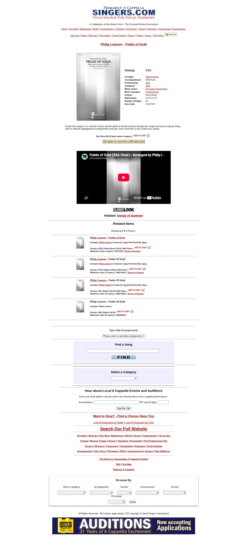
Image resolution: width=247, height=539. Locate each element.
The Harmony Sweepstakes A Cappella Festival (123, 459)
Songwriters (126, 446)
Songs (148, 35)
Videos (140, 35)
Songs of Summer (130, 215)
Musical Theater (98, 441)
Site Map (126, 464)
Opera (84, 35)
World (95, 29)
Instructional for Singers (140, 451)
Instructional (164, 29)
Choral (142, 29)
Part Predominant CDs (155, 441)
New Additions (162, 451)
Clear (132, 501)
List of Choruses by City (139, 422)
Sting (148, 83)
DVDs (123, 451)
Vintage (84, 441)
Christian (120, 29)
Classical (74, 35)
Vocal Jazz (131, 29)
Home (64, 29)
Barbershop (85, 29)
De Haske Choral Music (156, 89)
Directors (99, 446)
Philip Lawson (111, 44)
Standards (123, 441)
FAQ (118, 464)
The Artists (158, 35)
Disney (131, 35)
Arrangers (140, 446)
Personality (104, 35)
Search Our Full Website (123, 428)
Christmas (152, 29)
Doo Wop (73, 29)
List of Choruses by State (108, 422)
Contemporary (107, 29)
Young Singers (119, 35)
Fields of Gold (136, 44)
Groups (89, 446)
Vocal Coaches (154, 446)
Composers (112, 446)
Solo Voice (99, 451)
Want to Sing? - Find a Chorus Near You (123, 416)
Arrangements (179, 29)
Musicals (93, 35)
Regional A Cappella (123, 469)
